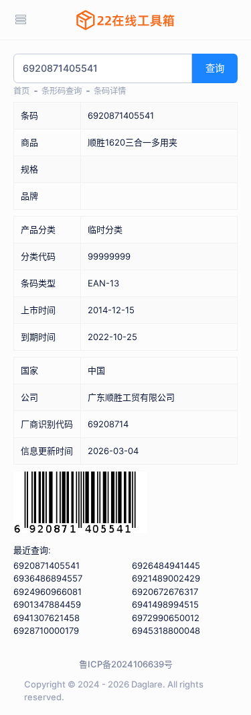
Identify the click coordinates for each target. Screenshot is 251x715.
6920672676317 (165, 591)
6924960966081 (47, 591)
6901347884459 (47, 604)
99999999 (109, 256)
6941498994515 (165, 604)
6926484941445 (166, 565)
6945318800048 (166, 630)
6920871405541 (46, 565)
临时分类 (105, 229)
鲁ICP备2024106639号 (126, 664)
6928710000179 (46, 630)
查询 (214, 68)
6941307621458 (46, 617)
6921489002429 (166, 578)
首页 (21, 91)
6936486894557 (47, 578)
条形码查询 (61, 91)
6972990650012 (165, 617)
